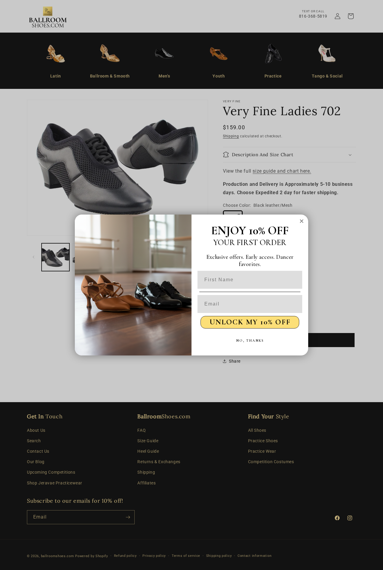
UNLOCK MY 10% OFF (250, 321)
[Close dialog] (301, 221)
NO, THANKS (250, 340)
